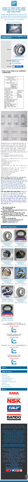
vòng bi (6, 156)
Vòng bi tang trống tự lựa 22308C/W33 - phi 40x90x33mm (20, 281)
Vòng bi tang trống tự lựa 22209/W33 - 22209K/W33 (7, 318)
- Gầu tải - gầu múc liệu (5, 376)
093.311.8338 (14, 358)
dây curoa (6, 196)
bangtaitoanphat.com (12, 222)
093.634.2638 (14, 337)
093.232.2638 (14, 347)
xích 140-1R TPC (19, 187)
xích (10, 203)
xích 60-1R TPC (12, 183)
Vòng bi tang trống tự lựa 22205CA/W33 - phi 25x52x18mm (7, 244)
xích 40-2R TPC (10, 181)
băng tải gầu (16, 195)
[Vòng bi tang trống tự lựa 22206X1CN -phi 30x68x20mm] (7, 254)
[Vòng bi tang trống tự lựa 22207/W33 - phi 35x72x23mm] (21, 254)
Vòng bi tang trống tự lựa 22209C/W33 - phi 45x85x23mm (20, 300)
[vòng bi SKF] (14, 411)
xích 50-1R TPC (19, 181)
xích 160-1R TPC (13, 188)
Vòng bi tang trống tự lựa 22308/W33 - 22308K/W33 (7, 300)
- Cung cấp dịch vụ (4, 373)
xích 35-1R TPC (8, 180)
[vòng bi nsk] (14, 402)
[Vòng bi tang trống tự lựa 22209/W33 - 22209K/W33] (7, 310)
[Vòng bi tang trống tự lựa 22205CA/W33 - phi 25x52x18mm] (7, 236)
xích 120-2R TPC (9, 187)
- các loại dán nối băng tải (6, 386)
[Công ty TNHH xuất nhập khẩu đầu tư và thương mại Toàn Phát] (14, 5)
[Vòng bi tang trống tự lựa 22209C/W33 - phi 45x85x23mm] (21, 292)
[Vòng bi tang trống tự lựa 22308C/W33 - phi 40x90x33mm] (21, 273)
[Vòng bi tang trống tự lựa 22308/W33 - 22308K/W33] (7, 292)
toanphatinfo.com (9, 472)
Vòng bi (3, 143)
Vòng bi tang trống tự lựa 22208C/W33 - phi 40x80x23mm (7, 281)
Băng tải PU (14, 193)
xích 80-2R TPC (17, 184)
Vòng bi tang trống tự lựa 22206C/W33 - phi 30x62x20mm (20, 244)
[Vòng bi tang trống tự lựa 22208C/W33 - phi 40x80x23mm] (7, 273)
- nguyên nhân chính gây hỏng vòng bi (8, 381)
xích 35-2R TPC (17, 180)
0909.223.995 (14, 326)
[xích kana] (14, 395)
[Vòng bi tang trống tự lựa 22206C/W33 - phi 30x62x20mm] (21, 236)
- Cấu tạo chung (4, 375)
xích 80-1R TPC (8, 184)
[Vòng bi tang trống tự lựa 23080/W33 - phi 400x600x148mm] (19, 57)
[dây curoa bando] (14, 419)
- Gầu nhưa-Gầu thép (5, 384)
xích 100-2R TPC (13, 185)
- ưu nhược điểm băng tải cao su (7, 378)
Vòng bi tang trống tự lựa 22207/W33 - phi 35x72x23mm (20, 262)
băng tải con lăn (7, 195)
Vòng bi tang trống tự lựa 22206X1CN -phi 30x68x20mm (7, 262)
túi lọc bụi (7, 193)
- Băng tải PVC (4, 383)
